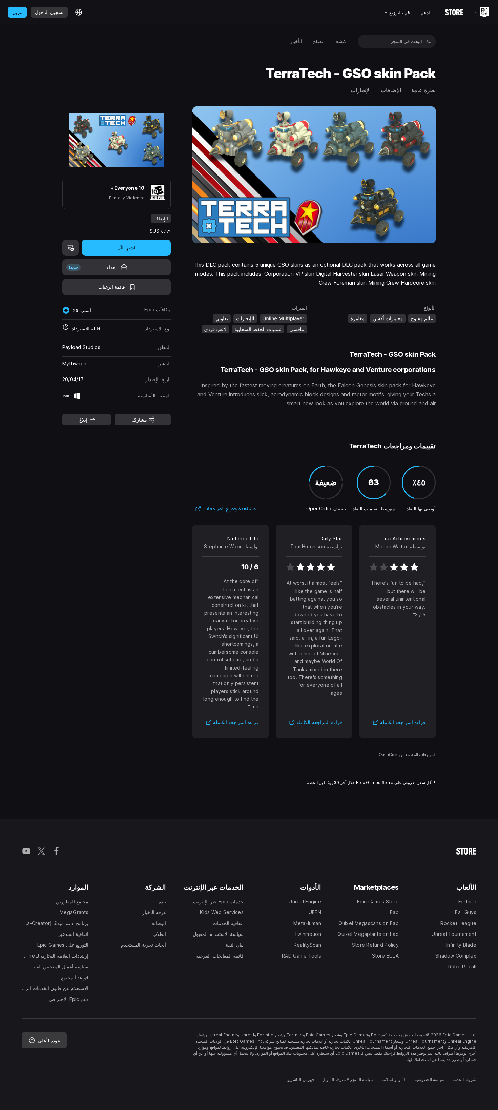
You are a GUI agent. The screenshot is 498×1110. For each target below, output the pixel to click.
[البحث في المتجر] (429, 41)
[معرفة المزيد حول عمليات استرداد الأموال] (65, 328)
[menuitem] (340, 41)
